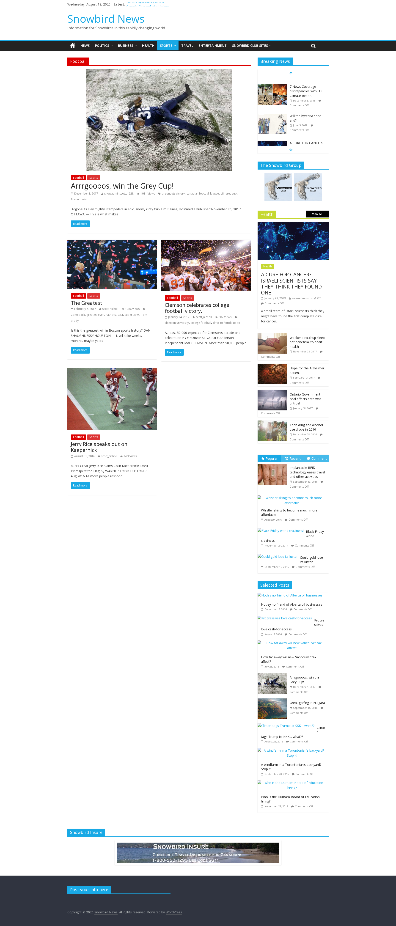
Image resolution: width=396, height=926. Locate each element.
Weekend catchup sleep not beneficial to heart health (307, 342)
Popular (272, 458)
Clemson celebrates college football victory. (197, 307)
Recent (295, 458)
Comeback (78, 315)
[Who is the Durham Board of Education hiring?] (293, 782)
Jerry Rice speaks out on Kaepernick (99, 446)
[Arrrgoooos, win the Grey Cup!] (159, 71)
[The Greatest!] (112, 242)
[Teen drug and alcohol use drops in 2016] (272, 423)
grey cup (231, 193)
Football (78, 178)
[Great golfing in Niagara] (274, 700)
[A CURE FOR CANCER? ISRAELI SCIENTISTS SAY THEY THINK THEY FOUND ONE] (272, 137)
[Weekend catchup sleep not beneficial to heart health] (272, 335)
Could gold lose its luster (311, 559)
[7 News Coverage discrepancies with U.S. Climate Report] (272, 80)
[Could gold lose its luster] (279, 554)
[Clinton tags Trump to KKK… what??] (287, 725)
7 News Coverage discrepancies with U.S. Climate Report (306, 84)
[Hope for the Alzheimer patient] (272, 366)
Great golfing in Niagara (307, 703)
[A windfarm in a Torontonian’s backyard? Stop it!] (293, 750)
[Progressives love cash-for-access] (286, 618)
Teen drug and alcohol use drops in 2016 (306, 427)
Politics (102, 45)
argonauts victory (173, 193)
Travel (187, 45)
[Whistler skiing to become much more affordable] (293, 495)
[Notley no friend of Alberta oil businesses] (291, 595)
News (85, 45)
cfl (222, 193)
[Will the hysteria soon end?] (272, 109)
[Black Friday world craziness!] (282, 528)
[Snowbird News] (72, 46)
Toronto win (79, 199)
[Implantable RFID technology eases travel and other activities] (274, 464)
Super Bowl (132, 315)
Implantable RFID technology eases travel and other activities (307, 472)
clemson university (177, 323)
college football (201, 323)
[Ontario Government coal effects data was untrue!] (272, 392)
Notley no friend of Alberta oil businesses (291, 604)
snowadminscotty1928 (119, 193)
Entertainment (213, 45)
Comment (319, 458)
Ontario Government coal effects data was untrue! (305, 398)
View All (317, 214)
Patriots (111, 315)
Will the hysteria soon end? (146, 4)
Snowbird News (106, 18)
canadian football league (203, 193)
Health (148, 45)
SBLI (120, 315)
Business (125, 45)
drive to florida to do (226, 323)
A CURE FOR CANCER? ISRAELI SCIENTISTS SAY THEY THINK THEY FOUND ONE (307, 143)
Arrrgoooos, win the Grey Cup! (122, 186)
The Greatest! (87, 302)
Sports (166, 45)
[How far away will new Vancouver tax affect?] (293, 643)
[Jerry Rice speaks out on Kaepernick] (112, 371)
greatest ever (95, 315)
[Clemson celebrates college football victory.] (206, 242)
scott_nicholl (110, 309)
